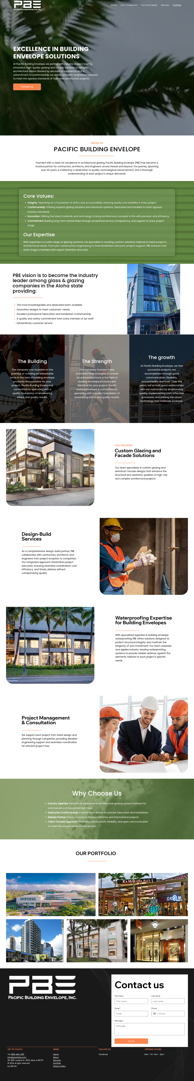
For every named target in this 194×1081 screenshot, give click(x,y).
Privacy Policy (59, 1066)
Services (57, 1060)
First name (119, 996)
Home (56, 1054)
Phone (154, 1008)
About (56, 1057)
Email (117, 1008)
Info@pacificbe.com (17, 1057)
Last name (155, 996)
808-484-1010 (17, 1054)
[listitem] (32, 378)
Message (119, 1021)
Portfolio (57, 1063)
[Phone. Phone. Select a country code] (155, 1013)
